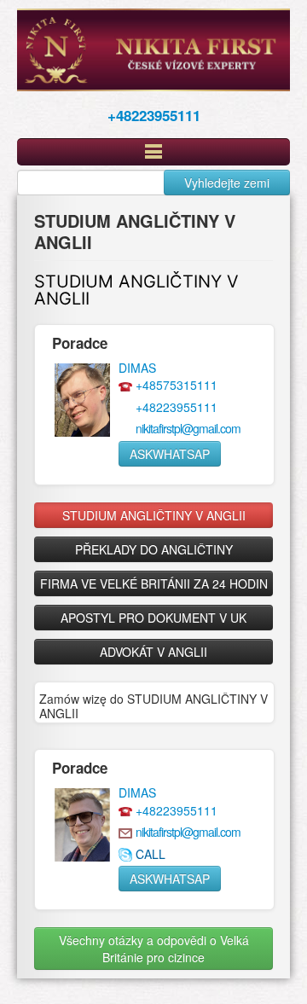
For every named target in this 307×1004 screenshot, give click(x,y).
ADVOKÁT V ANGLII (153, 651)
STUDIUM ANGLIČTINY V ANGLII (136, 290)
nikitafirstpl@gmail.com (188, 428)
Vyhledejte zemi (226, 182)
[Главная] (153, 50)
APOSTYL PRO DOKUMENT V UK (153, 617)
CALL (150, 853)
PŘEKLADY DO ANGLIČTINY (154, 549)
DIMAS (137, 367)
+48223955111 (153, 115)
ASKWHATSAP (170, 453)
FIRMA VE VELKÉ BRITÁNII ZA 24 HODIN (154, 583)
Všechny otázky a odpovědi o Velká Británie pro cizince (154, 948)
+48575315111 (176, 384)
